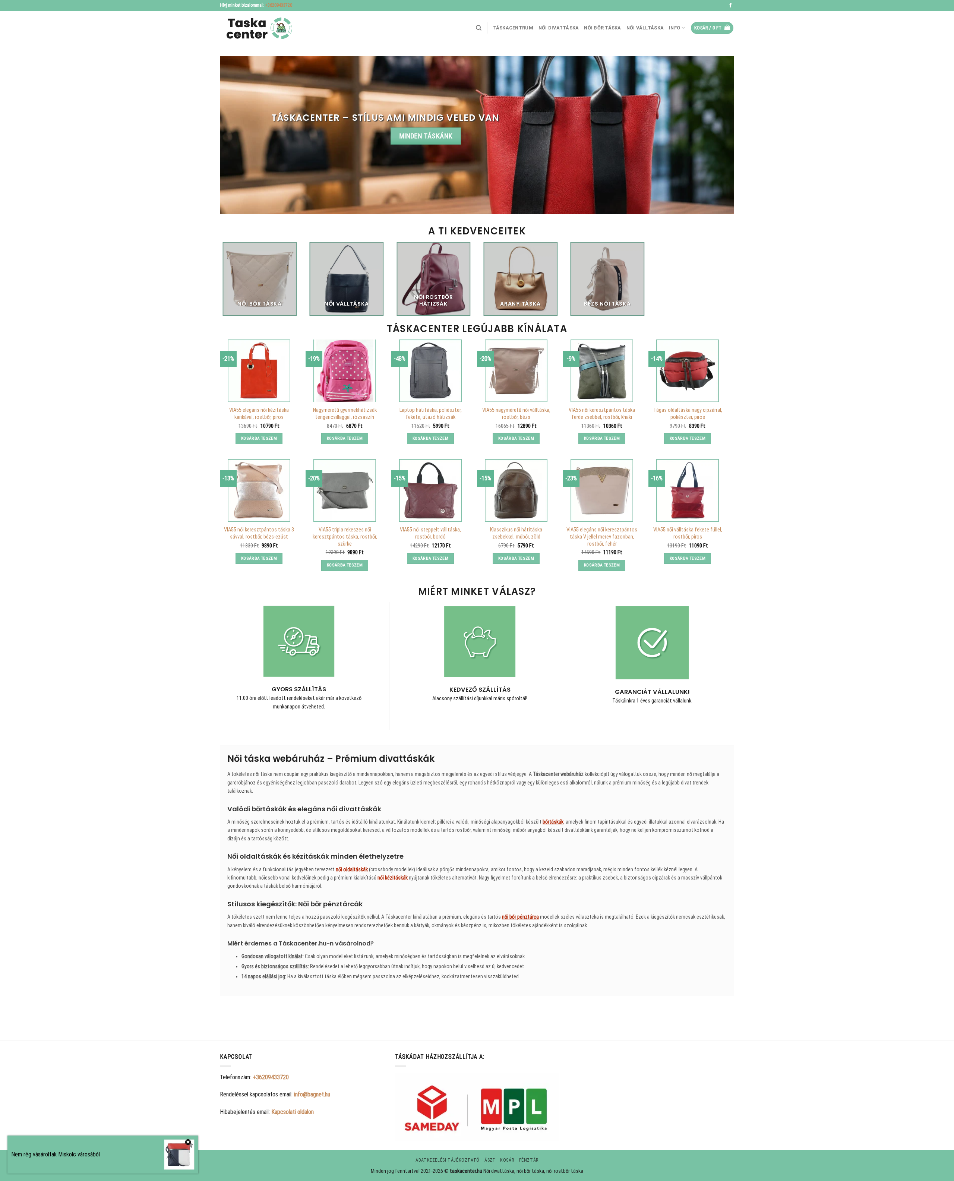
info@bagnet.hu (312, 1094)
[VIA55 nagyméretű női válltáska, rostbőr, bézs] (516, 371)
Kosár (507, 1160)
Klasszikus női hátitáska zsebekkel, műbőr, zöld (516, 533)
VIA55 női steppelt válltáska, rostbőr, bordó (430, 533)
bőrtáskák (553, 822)
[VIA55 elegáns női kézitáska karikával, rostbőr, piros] (259, 371)
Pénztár (528, 1160)
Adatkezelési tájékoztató (448, 1160)
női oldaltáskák (352, 869)
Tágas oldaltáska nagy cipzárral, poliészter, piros (687, 413)
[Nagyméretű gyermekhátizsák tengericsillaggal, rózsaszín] (344, 371)
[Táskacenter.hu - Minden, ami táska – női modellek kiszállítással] (257, 28)
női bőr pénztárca (520, 917)
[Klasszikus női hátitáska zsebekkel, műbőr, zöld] (516, 490)
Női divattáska (558, 28)
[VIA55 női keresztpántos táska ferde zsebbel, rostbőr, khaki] (602, 371)
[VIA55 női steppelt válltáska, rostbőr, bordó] (430, 490)
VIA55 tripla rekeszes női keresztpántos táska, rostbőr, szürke (345, 537)
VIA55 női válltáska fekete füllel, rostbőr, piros (687, 533)
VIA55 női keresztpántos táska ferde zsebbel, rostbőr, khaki (602, 413)
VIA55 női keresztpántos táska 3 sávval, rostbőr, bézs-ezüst (259, 533)
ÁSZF (489, 1160)
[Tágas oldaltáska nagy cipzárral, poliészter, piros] (687, 371)
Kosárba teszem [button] (259, 438)
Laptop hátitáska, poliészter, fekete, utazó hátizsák (430, 413)
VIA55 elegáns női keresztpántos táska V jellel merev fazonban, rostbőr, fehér (601, 537)
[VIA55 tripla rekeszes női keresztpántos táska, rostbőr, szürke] (344, 490)
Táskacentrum (513, 28)
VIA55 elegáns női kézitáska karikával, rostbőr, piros (259, 413)
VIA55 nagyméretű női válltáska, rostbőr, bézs (516, 413)
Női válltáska (645, 28)
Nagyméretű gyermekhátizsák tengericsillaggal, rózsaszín (345, 413)
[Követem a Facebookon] (730, 5)
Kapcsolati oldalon (292, 1111)
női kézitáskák (393, 878)
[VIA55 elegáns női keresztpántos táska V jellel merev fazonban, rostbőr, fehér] (602, 490)
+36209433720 (278, 5)
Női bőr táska (602, 28)
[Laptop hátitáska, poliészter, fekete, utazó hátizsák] (430, 371)
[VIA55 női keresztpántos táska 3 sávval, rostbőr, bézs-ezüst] (259, 490)
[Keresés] (478, 28)
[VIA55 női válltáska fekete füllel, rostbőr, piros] (687, 490)
